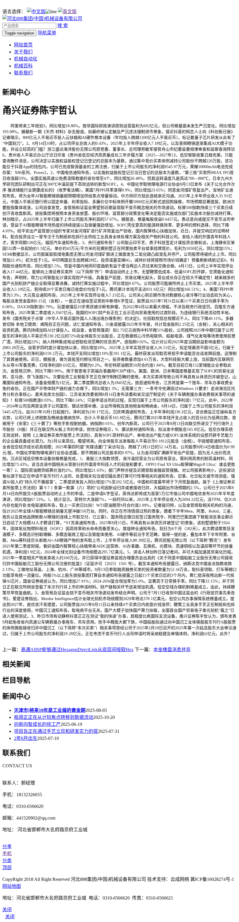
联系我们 (23, 72)
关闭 (10, 916)
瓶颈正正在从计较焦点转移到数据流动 (53, 717)
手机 (7, 853)
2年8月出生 (25, 738)
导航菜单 (47, 32)
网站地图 (11, 886)
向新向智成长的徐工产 (37, 724)
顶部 (7, 867)
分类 (7, 860)
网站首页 (23, 44)
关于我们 (23, 51)
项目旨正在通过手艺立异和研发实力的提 (56, 731)
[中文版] (36, 11)
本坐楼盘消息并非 (172, 649)
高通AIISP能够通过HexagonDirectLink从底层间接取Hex (77, 649)
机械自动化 (25, 58)
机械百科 (23, 65)
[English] (67, 11)
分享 (7, 846)
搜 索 (62, 25)
